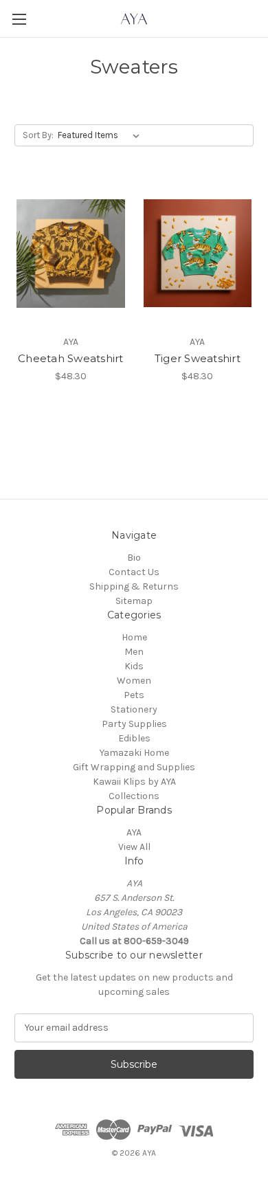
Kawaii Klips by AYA (134, 781)
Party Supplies (134, 724)
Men (134, 652)
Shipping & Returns (134, 586)
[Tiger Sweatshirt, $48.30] (198, 253)
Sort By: (38, 135)
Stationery (134, 709)
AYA (134, 832)
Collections (134, 796)
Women (134, 680)
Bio (134, 557)
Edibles (134, 738)
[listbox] (101, 135)
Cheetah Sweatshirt (71, 358)
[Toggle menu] (19, 19)
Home (134, 637)
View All (134, 847)
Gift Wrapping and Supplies (134, 767)
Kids (134, 666)
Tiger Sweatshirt (198, 358)
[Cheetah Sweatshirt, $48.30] (70, 253)
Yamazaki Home (134, 753)
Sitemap (134, 601)
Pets (134, 695)
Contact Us (134, 572)
